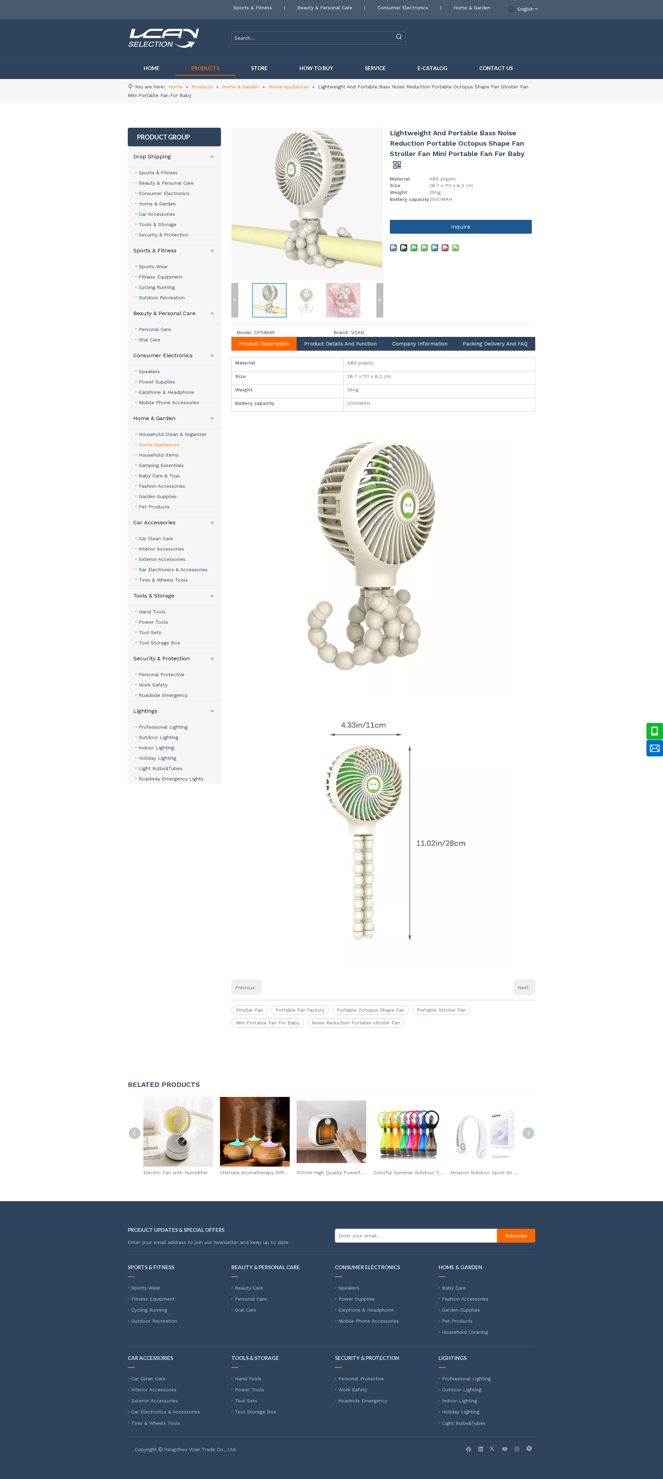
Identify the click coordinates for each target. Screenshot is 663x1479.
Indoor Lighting (156, 747)
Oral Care (149, 339)
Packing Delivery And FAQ (495, 344)
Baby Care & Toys (159, 475)
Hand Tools (152, 611)
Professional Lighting (163, 727)
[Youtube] (505, 1448)
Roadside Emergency (163, 695)
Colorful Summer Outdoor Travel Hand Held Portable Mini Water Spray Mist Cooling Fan (408, 1172)
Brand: (341, 332)
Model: (244, 332)
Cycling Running (157, 287)
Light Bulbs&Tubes (160, 768)
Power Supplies (157, 382)
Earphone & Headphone (166, 392)
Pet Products (154, 506)
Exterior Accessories (162, 559)
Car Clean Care (156, 538)
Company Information (420, 344)
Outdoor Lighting (158, 737)
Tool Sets (150, 632)
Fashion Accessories (162, 486)
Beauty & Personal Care (324, 7)
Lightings (145, 711)
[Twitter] (493, 1448)
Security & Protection (164, 234)
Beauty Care (249, 1288)
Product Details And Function (340, 344)
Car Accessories (157, 214)
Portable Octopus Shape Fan (370, 1010)
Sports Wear (153, 266)
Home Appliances (159, 444)
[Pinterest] (529, 1448)
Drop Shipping (152, 156)
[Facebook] (468, 1448)
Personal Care (155, 329)
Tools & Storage (157, 224)
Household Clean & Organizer (172, 434)
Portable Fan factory (300, 1010)
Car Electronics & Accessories (173, 569)
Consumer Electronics (402, 7)
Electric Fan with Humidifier (175, 1172)
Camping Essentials (161, 465)
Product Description (264, 344)
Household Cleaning (465, 1332)
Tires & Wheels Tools (163, 580)
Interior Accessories (161, 549)
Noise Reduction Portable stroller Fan (356, 1022)
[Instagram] (517, 1448)
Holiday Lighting (157, 758)
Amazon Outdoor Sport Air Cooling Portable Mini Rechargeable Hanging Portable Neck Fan (485, 1172)
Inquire (460, 226)
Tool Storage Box (159, 642)
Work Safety (153, 685)
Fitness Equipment (160, 277)
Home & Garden (471, 7)
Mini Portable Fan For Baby (267, 1022)
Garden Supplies (158, 496)
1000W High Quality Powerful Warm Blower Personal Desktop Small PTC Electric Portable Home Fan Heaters (331, 1172)
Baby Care (454, 1288)
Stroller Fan (249, 1010)
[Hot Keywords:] (399, 38)
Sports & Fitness (252, 7)
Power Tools (153, 622)
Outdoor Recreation (162, 297)
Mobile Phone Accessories (169, 402)
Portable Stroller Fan (441, 1010)
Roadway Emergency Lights (171, 778)
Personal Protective (161, 674)
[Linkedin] (481, 1448)
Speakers (149, 371)
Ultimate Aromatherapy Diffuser (255, 1172)
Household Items (159, 455)
